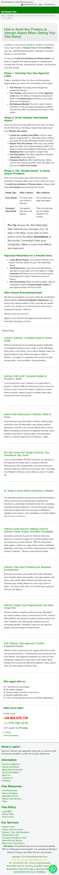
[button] (53, 869)
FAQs (4, 801)
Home (3, 16)
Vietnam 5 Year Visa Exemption (15, 832)
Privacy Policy (8, 814)
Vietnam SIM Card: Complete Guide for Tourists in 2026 (25, 377)
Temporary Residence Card (14, 837)
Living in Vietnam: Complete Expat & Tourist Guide (28, 339)
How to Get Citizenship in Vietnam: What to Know (27, 415)
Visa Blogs (10, 16)
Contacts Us (7, 777)
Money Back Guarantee (12, 769)
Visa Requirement (10, 790)
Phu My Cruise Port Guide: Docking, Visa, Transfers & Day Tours (27, 453)
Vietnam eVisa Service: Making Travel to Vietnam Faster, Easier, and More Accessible (28, 530)
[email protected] (11, 735)
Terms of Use (8, 816)
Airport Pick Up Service (12, 840)
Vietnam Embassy (10, 793)
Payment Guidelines (10, 764)
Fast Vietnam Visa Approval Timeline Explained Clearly (24, 644)
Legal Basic (7, 811)
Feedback (6, 780)
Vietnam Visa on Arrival (34, 47)
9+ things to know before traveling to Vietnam (29, 490)
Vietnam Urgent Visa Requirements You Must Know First (29, 606)
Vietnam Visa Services (11, 798)
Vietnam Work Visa (10, 835)
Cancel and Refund (10, 766)
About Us (6, 775)
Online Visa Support (10, 772)
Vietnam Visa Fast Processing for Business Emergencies (27, 568)
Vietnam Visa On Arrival (12, 829)
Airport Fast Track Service (13, 843)
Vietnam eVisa (8, 826)
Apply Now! (45, 753)
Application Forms (10, 796)
